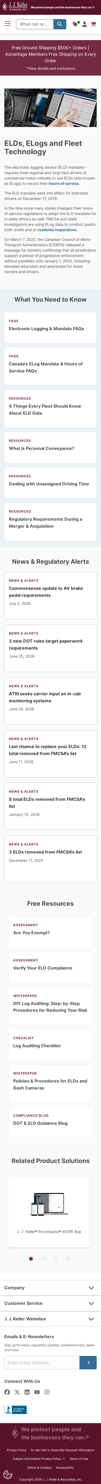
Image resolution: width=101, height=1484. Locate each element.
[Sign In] (84, 24)
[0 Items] (93, 24)
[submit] (88, 1362)
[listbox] (50, 1213)
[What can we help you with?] (59, 24)
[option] (50, 1213)
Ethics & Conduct (39, 1467)
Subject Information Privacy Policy (39, 1459)
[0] (93, 24)
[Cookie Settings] (7, 1474)
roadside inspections (56, 229)
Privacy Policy (16, 1450)
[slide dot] (31, 1259)
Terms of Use (78, 1459)
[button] (50, 57)
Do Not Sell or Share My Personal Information (62, 1450)
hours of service (64, 183)
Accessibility (65, 1467)
